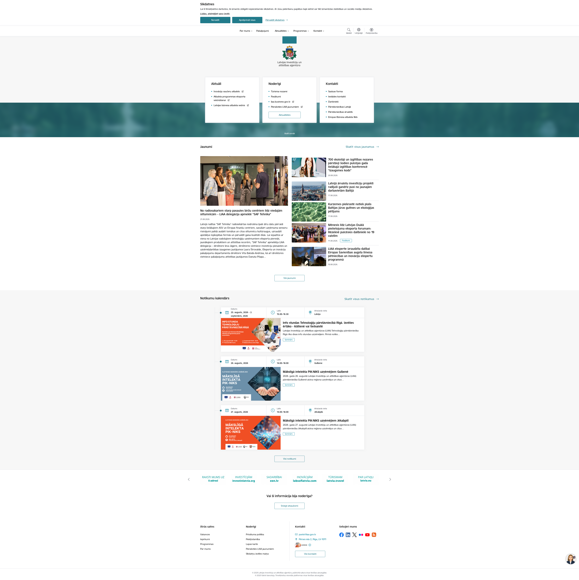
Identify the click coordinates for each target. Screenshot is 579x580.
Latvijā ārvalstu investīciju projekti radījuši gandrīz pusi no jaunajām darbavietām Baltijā (350, 186)
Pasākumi (346, 240)
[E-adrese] (301, 544)
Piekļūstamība (253, 539)
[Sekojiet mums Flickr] (361, 534)
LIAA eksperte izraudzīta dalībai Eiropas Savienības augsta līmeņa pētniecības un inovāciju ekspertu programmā (350, 254)
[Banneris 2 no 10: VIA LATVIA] (366, 479)
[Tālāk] (390, 479)
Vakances (205, 534)
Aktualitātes (285, 114)
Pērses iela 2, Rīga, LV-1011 (312, 539)
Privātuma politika (255, 534)
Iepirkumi (205, 539)
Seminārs (289, 340)
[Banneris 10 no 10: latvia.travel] (305, 479)
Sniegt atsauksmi (289, 505)
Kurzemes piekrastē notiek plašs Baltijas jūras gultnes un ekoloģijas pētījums (351, 207)
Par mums (205, 548)
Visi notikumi (289, 458)
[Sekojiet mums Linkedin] (348, 535)
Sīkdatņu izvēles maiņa (257, 553)
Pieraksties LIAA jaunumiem (260, 548)
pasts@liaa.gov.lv (307, 534)
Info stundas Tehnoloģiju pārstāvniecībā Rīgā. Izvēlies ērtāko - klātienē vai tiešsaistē (318, 324)
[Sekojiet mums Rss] (374, 535)
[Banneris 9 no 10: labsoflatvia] (274, 479)
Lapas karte (252, 544)
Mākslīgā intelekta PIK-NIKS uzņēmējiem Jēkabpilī (316, 420)
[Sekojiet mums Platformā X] (354, 535)
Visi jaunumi (289, 278)
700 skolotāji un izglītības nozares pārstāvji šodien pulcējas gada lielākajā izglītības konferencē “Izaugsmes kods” (350, 165)
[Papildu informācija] (310, 545)
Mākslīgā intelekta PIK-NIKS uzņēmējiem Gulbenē (315, 372)
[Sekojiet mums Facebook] (341, 535)
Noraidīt (215, 20)
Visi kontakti (310, 553)
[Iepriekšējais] (189, 479)
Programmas (207, 544)
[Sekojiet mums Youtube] (367, 534)
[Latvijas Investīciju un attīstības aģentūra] (217, 31)
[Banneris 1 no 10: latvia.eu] (335, 479)
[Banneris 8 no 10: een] (244, 479)
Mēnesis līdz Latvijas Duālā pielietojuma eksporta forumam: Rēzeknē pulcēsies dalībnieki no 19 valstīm (351, 230)
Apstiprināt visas (247, 20)
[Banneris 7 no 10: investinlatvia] (213, 479)
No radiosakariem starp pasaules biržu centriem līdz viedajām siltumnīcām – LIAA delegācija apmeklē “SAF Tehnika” (241, 212)
